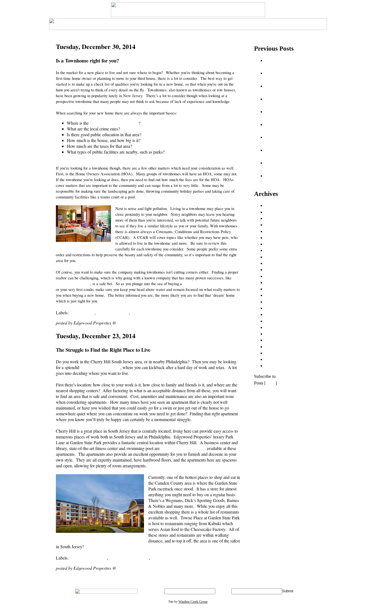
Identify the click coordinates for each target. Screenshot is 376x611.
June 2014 (274, 212)
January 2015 (276, 250)
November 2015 (279, 301)
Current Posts (276, 365)
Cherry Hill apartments (129, 558)
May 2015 (274, 276)
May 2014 (274, 205)
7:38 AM (125, 323)
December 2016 (279, 359)
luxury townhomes (113, 312)
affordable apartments (88, 558)
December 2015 (279, 308)
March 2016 (275, 321)
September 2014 (279, 224)
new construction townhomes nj (158, 312)
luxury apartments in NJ (172, 558)
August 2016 (276, 340)
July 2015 (273, 282)
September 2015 (279, 295)
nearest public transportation (114, 123)
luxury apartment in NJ (100, 367)
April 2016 (274, 327)
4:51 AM (125, 568)
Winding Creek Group (193, 602)
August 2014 (276, 218)
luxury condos (82, 312)
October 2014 (277, 231)
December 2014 (279, 244)
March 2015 (275, 263)
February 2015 (278, 257)
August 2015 (276, 289)
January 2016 (276, 314)
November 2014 (279, 237)
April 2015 (274, 269)
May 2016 (274, 333)
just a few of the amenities (183, 448)
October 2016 (277, 353)
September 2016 (279, 346)
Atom (271, 383)
